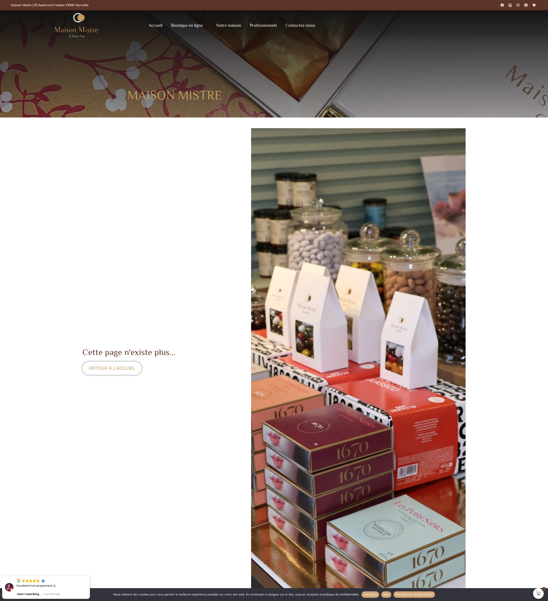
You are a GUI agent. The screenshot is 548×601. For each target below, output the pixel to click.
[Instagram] (518, 5)
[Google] (510, 5)
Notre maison (228, 25)
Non (386, 594)
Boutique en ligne (187, 25)
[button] (89, 576)
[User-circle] (526, 5)
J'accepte (370, 594)
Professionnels (263, 25)
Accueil (155, 25)
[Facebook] (502, 5)
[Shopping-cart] (533, 5)
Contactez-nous (300, 25)
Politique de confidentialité (414, 594)
